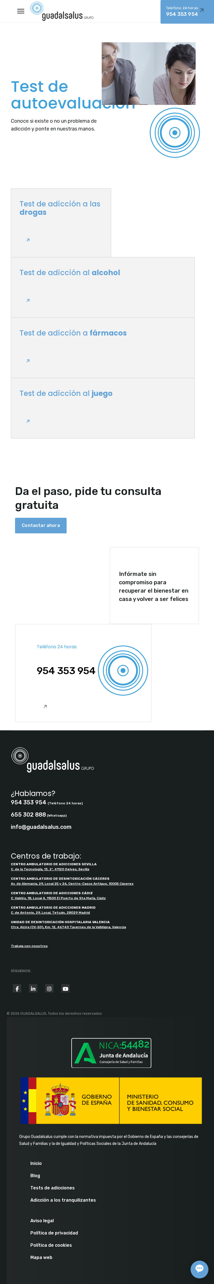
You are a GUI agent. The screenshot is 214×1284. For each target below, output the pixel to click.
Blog (35, 1175)
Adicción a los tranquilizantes (63, 1200)
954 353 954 (66, 671)
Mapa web (41, 1257)
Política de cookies (51, 1245)
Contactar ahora (41, 525)
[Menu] (20, 11)
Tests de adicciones (52, 1188)
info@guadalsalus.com (41, 827)
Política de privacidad (54, 1233)
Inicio (36, 1163)
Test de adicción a (73, 333)
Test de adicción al (70, 273)
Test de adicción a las (60, 208)
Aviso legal (42, 1220)
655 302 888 (28, 814)
